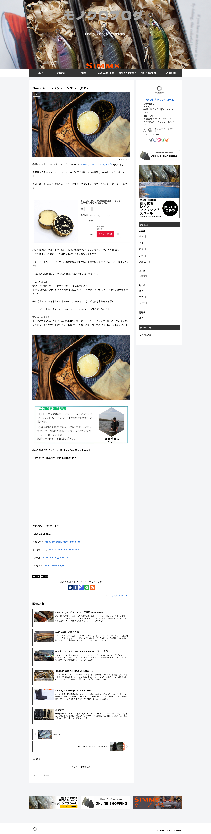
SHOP (37, 576)
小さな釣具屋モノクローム (159, 99)
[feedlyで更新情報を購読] (86, 587)
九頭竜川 (143, 276)
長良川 (142, 236)
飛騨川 (142, 256)
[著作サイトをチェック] (70, 587)
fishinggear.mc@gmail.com (56, 557)
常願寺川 (143, 303)
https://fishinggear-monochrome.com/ (63, 542)
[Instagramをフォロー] (81, 587)
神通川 (142, 297)
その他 (45, 576)
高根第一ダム (145, 262)
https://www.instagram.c (56, 565)
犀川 (141, 317)
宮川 (141, 243)
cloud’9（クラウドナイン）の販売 (96, 164)
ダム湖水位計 (145, 335)
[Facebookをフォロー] (75, 587)
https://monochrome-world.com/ (63, 550)
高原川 (142, 249)
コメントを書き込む (81, 767)
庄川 (141, 290)
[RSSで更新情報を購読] (92, 587)
